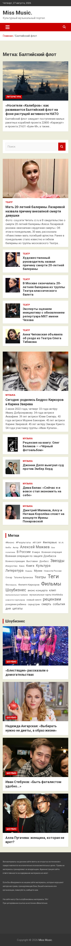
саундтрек (34, 604)
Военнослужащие (15, 561)
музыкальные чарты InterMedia (46, 595)
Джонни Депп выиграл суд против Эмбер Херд (43, 467)
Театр (9, 202)
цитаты (17, 608)
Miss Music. (17, 12)
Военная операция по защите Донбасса (30, 556)
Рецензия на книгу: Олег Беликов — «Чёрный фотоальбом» (41, 446)
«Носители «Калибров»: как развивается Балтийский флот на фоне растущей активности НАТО (32, 109)
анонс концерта (38, 590)
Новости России (53, 571)
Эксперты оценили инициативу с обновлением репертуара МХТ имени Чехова (44, 314)
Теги (53, 576)
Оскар (8, 577)
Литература (14, 96)
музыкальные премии (16, 595)
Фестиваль (11, 584)
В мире (36, 552)
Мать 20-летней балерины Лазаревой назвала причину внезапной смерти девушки (35, 211)
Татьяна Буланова (23, 577)
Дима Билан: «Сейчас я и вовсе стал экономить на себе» (42, 491)
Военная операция (52, 552)
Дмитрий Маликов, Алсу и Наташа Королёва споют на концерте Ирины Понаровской (43, 515)
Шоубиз (11, 661)
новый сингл (34, 599)
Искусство (11, 565)
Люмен (28, 571)
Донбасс (44, 561)
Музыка (10, 395)
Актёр (15, 547)
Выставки (32, 561)
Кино (22, 566)
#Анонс (9, 542)
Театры (40, 577)
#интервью (50, 542)
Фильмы (51, 584)
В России (24, 552)
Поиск (62, 147)
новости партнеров (15, 600)
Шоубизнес (15, 590)
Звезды (57, 560)
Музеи (38, 570)
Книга (30, 565)
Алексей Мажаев (35, 547)
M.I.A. (61, 542)
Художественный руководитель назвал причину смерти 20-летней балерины (43, 263)
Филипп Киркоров (29, 584)
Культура (43, 566)
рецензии (52, 599)
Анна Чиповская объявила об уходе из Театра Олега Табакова (42, 338)
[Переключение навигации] (7, 27)
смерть (46, 604)
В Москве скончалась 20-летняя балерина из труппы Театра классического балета (44, 288)
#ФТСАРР (37, 542)
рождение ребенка (15, 604)
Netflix (8, 547)
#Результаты (23, 542)
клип (52, 590)
